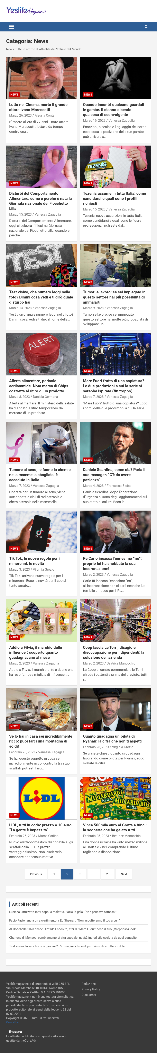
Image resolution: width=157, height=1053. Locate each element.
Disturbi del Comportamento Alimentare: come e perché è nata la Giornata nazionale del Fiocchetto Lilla (40, 201)
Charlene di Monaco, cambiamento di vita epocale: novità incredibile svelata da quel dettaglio (73, 937)
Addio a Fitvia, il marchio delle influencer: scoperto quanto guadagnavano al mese (35, 652)
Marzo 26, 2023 (20, 115)
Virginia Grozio (43, 569)
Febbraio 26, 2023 (96, 747)
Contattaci (13, 1022)
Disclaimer (89, 995)
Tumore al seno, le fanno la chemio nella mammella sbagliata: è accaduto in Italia (40, 474)
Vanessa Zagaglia (122, 120)
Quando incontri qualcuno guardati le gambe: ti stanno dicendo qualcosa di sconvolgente (113, 109)
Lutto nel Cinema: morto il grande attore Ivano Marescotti (38, 107)
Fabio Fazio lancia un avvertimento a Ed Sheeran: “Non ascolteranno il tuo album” (64, 920)
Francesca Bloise (119, 486)
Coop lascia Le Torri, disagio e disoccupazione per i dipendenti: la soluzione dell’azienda (113, 652)
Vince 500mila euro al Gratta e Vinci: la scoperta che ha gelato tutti (115, 828)
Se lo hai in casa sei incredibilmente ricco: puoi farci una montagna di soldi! (40, 741)
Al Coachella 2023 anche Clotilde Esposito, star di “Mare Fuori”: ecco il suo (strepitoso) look (72, 929)
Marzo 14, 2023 (20, 308)
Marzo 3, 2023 (19, 569)
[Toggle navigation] (11, 26)
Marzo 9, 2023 (93, 308)
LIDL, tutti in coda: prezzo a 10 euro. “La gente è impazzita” (41, 828)
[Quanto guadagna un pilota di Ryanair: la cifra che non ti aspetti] (115, 709)
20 (107, 874)
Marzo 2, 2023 (93, 575)
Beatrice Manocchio (121, 663)
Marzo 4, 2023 (93, 486)
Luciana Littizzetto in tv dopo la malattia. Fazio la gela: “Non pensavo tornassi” (63, 912)
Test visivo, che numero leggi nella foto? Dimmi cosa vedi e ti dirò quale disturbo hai (41, 297)
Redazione (89, 984)
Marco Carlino (48, 836)
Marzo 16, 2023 (94, 120)
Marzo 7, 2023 (93, 397)
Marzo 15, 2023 (20, 214)
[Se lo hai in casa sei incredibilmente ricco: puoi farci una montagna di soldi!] (41, 709)
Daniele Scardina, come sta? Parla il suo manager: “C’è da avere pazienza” (114, 474)
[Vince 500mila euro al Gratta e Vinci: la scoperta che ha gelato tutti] (115, 798)
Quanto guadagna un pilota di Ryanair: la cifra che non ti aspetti (112, 739)
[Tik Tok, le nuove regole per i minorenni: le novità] (41, 532)
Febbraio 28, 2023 (22, 752)
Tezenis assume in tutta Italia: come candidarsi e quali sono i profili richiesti (114, 198)
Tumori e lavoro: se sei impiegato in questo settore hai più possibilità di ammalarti (114, 297)
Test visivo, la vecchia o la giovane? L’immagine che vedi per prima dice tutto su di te (67, 946)
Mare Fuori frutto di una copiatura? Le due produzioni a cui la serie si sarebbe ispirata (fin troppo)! (113, 385)
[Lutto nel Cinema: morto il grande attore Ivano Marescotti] (41, 78)
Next (124, 874)
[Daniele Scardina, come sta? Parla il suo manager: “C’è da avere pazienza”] (115, 443)
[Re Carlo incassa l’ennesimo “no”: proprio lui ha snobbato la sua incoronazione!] (115, 532)
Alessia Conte (44, 115)
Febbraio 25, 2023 (22, 836)
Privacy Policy (91, 989)
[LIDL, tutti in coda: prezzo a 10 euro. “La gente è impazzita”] (41, 798)
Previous (36, 874)
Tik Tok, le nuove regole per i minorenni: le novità (34, 561)
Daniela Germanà (45, 397)
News (14, 94)
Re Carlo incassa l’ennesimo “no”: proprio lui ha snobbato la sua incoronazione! (112, 563)
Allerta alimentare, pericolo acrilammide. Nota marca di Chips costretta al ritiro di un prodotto (38, 385)
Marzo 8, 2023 (19, 397)
